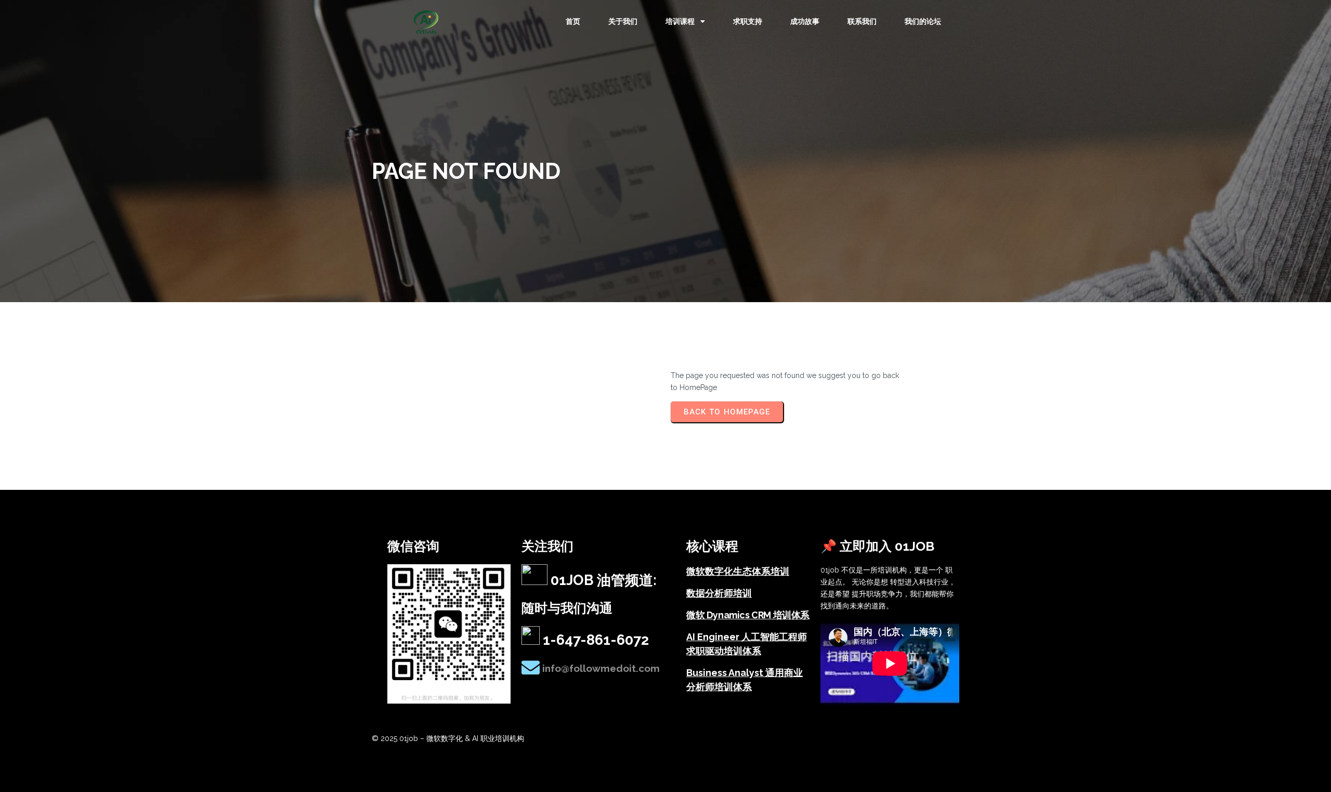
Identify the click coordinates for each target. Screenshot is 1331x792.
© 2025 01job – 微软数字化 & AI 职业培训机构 (448, 738)
